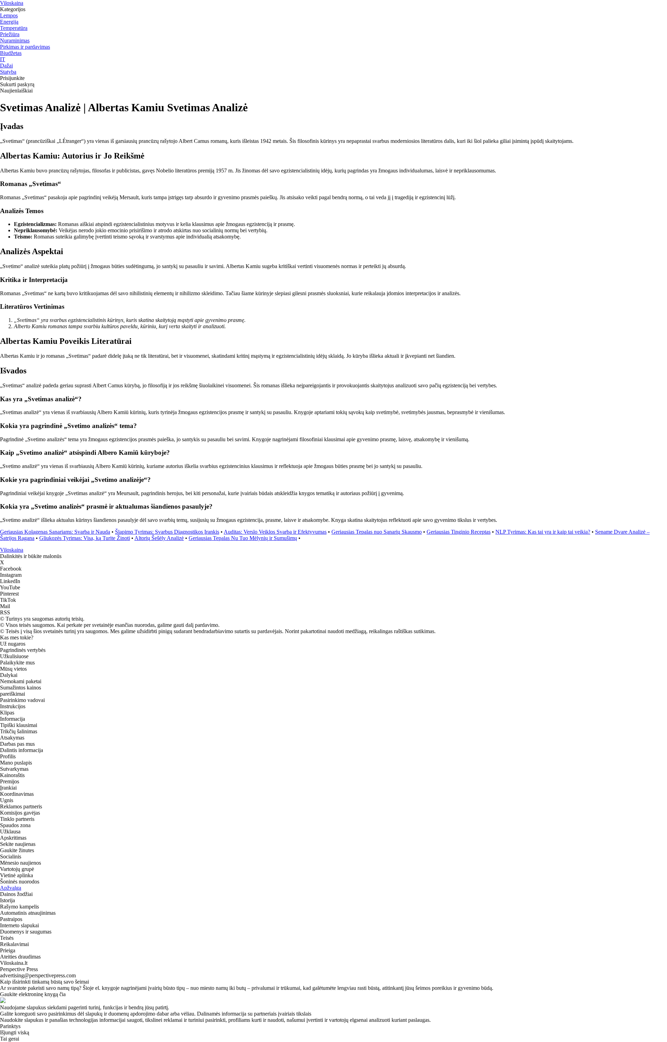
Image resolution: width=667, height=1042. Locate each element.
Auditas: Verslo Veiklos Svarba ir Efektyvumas (275, 532)
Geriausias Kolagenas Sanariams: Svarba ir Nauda (55, 532)
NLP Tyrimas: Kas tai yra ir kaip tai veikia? (542, 532)
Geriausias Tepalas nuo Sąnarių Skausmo (376, 532)
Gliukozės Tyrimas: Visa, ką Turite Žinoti (84, 538)
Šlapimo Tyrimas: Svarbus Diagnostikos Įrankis (167, 532)
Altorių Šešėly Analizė (159, 538)
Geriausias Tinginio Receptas (459, 532)
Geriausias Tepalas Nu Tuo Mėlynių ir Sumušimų (243, 538)
